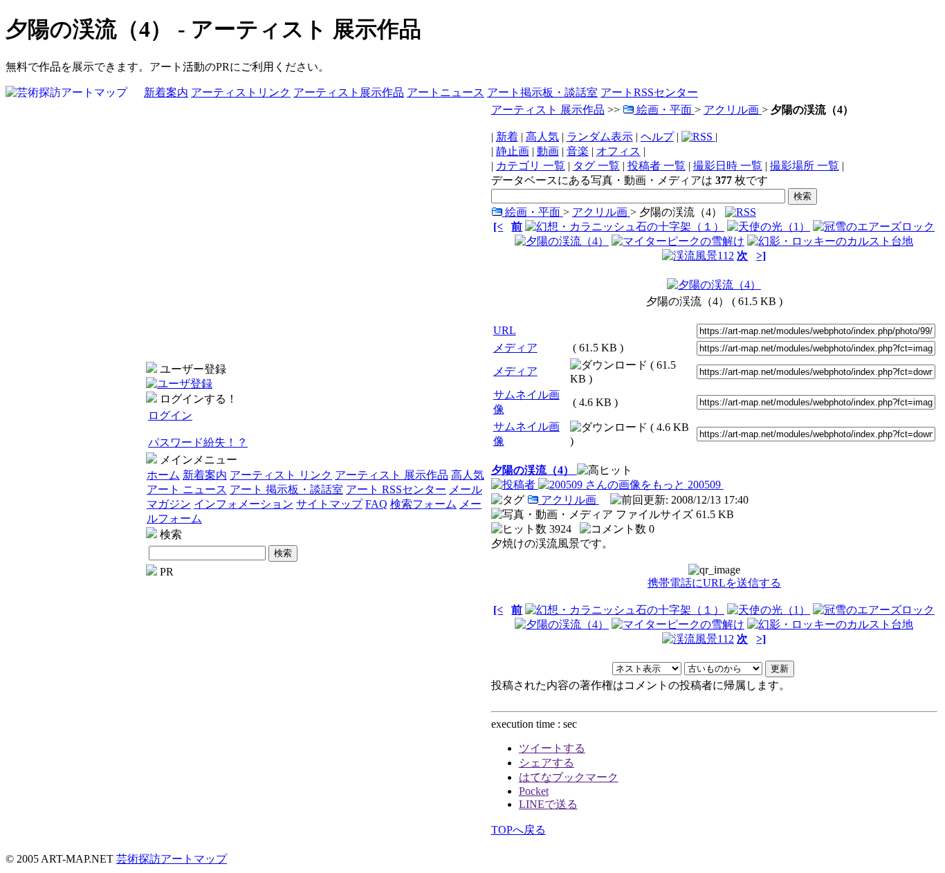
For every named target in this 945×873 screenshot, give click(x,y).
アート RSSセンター (396, 489)
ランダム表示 (600, 137)
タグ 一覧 (596, 166)
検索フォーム (423, 504)
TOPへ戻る (518, 830)
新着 (507, 137)
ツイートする (552, 748)
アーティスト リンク (281, 475)
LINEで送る (548, 804)
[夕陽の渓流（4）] (562, 241)
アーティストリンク (241, 92)
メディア (515, 347)
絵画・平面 (665, 110)
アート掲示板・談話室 (542, 92)
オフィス (618, 151)
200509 (704, 484)
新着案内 (166, 92)
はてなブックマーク (568, 777)
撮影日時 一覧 (727, 166)
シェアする (546, 763)
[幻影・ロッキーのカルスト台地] (830, 241)
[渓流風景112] (698, 255)
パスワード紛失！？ (198, 442)
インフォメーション (243, 504)
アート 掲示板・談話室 (286, 489)
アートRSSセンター (649, 92)
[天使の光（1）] (768, 226)
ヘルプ (657, 137)
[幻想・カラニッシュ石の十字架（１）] (624, 226)
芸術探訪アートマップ (171, 859)
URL (504, 330)
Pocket (534, 791)
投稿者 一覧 (656, 166)
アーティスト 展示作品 (391, 475)
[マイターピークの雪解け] (678, 241)
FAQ (376, 504)
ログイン (170, 415)
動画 (548, 151)
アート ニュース (187, 489)
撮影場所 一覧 (804, 166)
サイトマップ (329, 504)
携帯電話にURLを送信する (714, 583)
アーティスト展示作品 (348, 92)
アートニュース (445, 92)
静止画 (512, 151)
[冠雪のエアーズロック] (874, 226)
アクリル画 (733, 110)
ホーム (163, 475)
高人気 (467, 475)
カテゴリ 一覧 (530, 166)
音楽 (578, 151)
